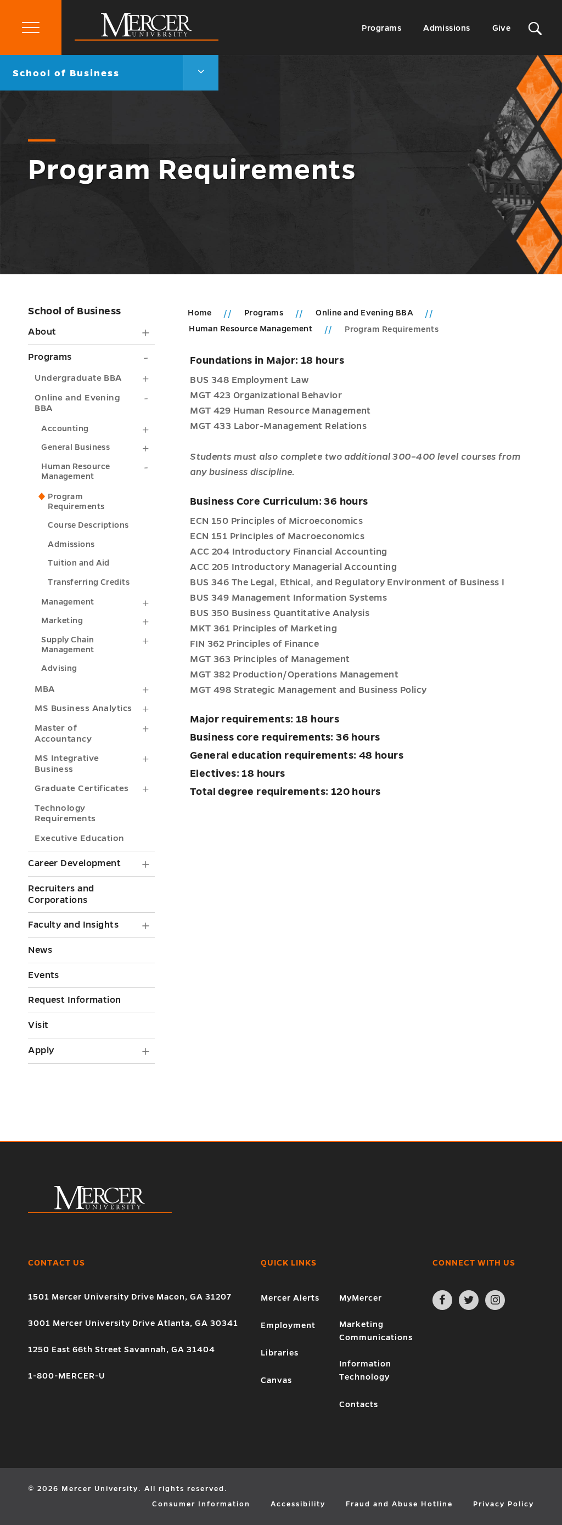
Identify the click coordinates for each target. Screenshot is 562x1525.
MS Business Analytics (83, 708)
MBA (44, 688)
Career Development (74, 863)
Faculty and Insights (73, 925)
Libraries (280, 1352)
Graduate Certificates (81, 788)
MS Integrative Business (67, 763)
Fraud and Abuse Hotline (399, 1504)
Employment (288, 1325)
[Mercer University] (146, 38)
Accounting (65, 428)
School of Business (74, 311)
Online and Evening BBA (77, 403)
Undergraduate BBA (78, 377)
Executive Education (80, 838)
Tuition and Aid (79, 562)
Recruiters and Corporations (61, 894)
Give (501, 28)
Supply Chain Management (67, 644)
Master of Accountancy (63, 733)
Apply (41, 1050)
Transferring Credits (89, 582)
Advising (59, 668)
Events (43, 975)
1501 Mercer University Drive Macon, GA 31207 (130, 1296)
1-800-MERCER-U (66, 1375)
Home (200, 312)
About (42, 332)
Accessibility (298, 1504)
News (40, 950)
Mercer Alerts (290, 1298)
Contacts (358, 1404)
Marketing (62, 620)
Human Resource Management (75, 471)
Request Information (74, 1000)
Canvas (276, 1380)
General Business (75, 447)
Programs (381, 28)
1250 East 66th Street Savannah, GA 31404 (121, 1349)
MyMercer (360, 1298)
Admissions (446, 28)
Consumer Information (201, 1504)
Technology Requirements (65, 813)
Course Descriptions (88, 525)
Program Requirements (76, 501)
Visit (38, 1025)
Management (67, 601)
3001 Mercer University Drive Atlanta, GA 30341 (133, 1323)
